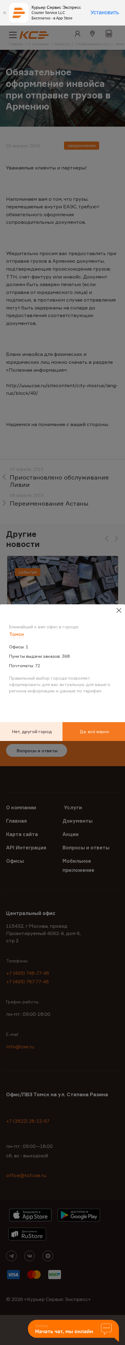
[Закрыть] (4, 13)
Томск (16, 634)
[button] (73, 1331)
